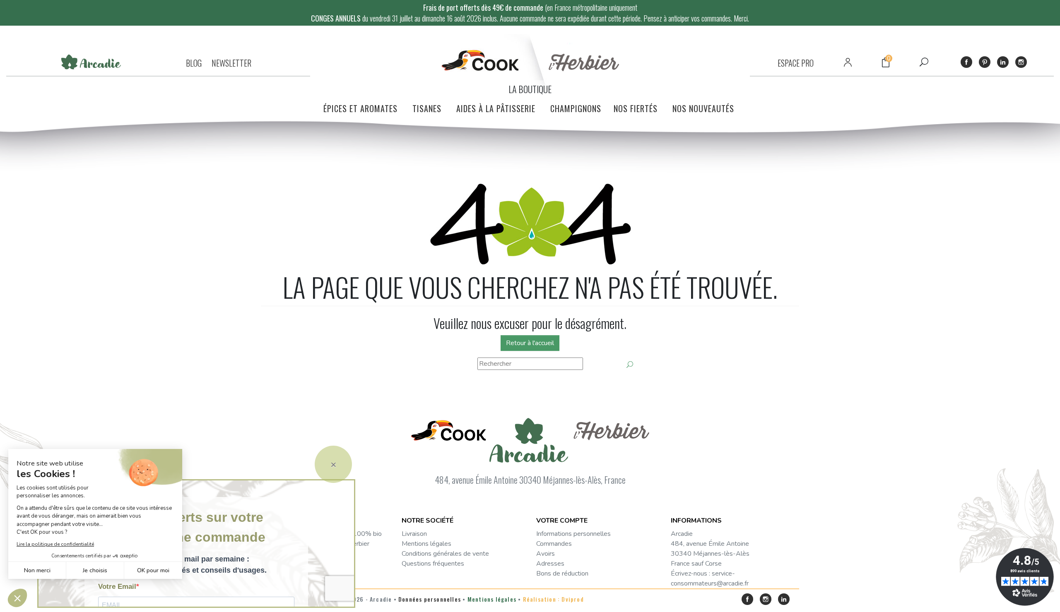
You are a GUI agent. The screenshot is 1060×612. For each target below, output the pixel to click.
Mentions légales (426, 543)
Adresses (550, 563)
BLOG (194, 63)
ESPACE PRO (796, 63)
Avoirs (545, 553)
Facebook (966, 62)
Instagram (1021, 62)
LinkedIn (1003, 62)
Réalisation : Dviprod (553, 599)
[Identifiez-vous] (847, 62)
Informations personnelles (573, 533)
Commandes (554, 543)
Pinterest (984, 62)
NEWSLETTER (231, 63)
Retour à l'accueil (530, 343)
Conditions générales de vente (445, 553)
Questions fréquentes (433, 563)
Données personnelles (429, 599)
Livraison (414, 533)
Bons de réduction (562, 573)
